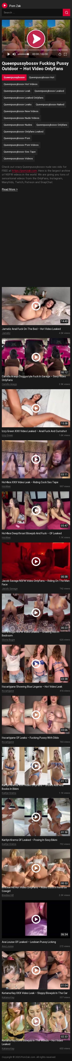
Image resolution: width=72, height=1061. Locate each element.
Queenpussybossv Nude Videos (21, 117)
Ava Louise (7, 946)
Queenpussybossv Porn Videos (21, 144)
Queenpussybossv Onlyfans (51, 124)
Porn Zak (15, 6)
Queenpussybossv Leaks (18, 104)
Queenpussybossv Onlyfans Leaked (23, 131)
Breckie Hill (8, 895)
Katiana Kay (8, 997)
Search (66, 12)
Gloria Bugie (8, 639)
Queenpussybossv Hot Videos (20, 84)
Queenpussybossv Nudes (18, 124)
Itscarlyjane (8, 690)
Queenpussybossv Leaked (49, 90)
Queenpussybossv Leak (17, 90)
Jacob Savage (10, 588)
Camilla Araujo (9, 384)
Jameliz (6, 333)
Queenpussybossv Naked (50, 104)
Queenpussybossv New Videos (21, 111)
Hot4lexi (6, 486)
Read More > (10, 189)
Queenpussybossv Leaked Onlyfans (23, 97)
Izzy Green (7, 435)
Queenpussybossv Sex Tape (20, 151)
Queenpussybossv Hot (41, 77)
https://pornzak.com (24, 170)
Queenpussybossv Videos (18, 158)
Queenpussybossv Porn (17, 138)
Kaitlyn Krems (9, 793)
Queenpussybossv (14, 77)
